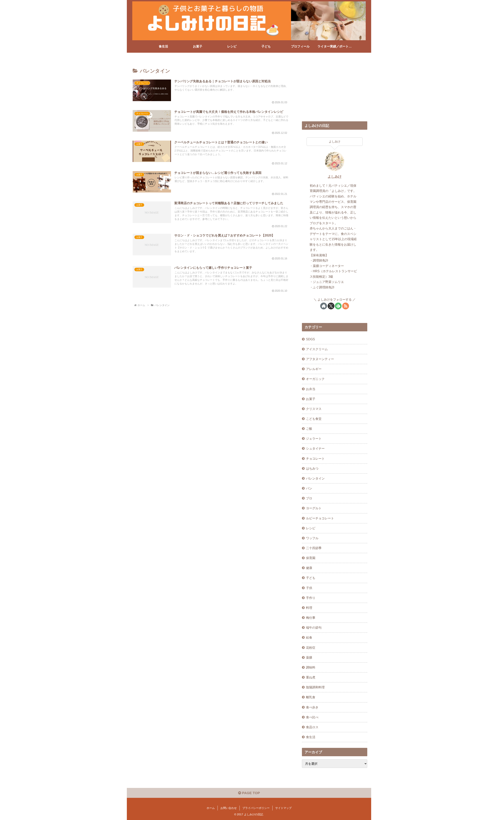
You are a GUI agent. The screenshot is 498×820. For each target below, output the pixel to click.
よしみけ (335, 177)
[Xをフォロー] (331, 306)
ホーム (211, 807)
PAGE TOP (250, 793)
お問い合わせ (228, 807)
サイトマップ (283, 807)
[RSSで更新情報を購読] (345, 306)
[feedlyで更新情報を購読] (338, 306)
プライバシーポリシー (256, 807)
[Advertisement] (334, 88)
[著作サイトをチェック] (323, 306)
